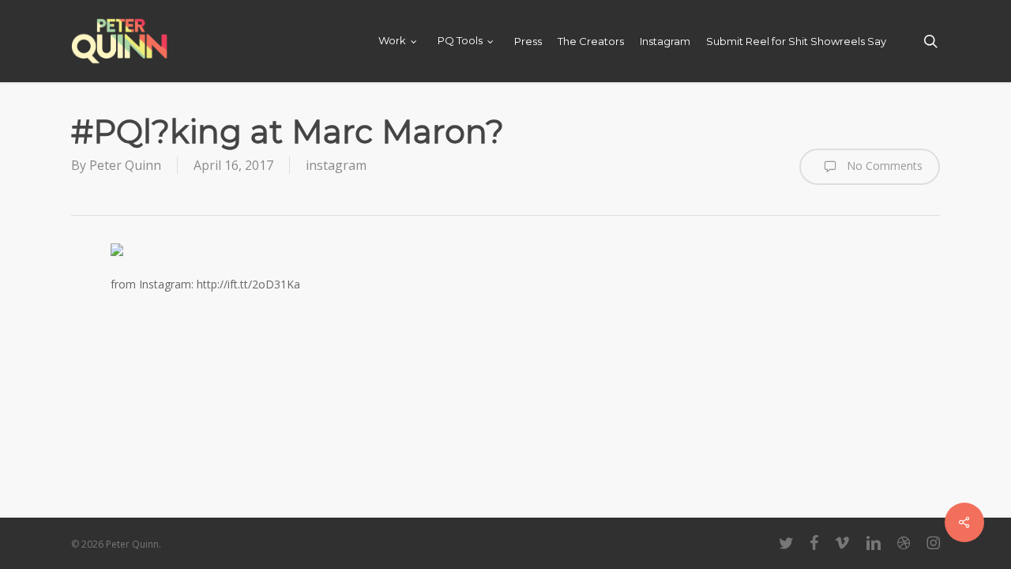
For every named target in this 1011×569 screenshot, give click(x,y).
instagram (336, 165)
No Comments (883, 164)
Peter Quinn (125, 165)
